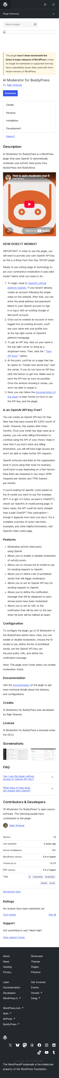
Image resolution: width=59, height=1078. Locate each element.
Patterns (36, 972)
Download (10, 93)
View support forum (14, 937)
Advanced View (12, 891)
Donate (36, 992)
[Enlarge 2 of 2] (51, 752)
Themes (35, 961)
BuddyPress (11, 1024)
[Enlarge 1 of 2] (24, 752)
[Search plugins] (35, 24)
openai (44, 883)
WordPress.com (13, 1008)
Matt (7, 1013)
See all (52, 914)
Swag (35, 998)
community (38, 877)
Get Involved (38, 982)
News (6, 961)
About (6, 956)
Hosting (7, 966)
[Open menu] (54, 4)
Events (35, 987)
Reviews (11, 112)
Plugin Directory (11, 13)
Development (13, 128)
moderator (50, 877)
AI (29, 877)
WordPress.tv (12, 998)
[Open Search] (45, 4)
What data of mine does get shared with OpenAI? (17, 789)
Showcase (37, 956)
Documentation (11, 987)
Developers (9, 992)
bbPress (9, 1018)
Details (10, 104)
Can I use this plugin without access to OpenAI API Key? (18, 778)
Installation (12, 120)
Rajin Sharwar (14, 84)
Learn (6, 982)
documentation (21, 685)
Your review (9, 914)
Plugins (35, 966)
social (52, 883)
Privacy (7, 972)
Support (10, 136)
